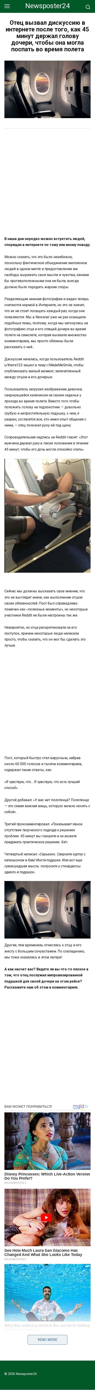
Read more (47, 1340)
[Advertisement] (47, 182)
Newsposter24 (47, 6)
